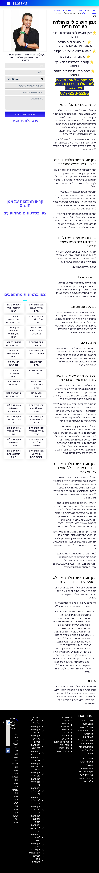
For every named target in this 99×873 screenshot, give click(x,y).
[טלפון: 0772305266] (16, 720)
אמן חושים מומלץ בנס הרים (14, 373)
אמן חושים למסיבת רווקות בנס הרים (36, 331)
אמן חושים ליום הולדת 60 (78, 10)
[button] (8, 3)
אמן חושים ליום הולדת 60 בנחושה (36, 442)
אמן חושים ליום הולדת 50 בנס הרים (13, 308)
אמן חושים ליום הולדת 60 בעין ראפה (13, 454)
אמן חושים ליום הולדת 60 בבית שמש (36, 408)
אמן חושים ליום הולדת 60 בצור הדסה (36, 419)
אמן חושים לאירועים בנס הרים (36, 385)
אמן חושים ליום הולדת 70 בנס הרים (36, 308)
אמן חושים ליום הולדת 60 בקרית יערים (36, 431)
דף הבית (93, 10)
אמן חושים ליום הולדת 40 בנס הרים (36, 319)
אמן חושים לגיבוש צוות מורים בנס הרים (13, 319)
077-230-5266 (74, 93)
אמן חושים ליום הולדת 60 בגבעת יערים (36, 454)
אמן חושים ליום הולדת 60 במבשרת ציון (13, 408)
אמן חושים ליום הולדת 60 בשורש (13, 442)
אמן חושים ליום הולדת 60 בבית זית (13, 431)
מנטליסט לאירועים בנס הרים (13, 353)
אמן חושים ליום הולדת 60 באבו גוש (13, 419)
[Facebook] (8, 750)
